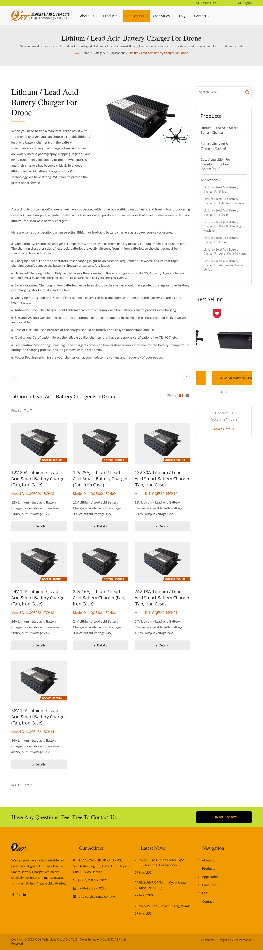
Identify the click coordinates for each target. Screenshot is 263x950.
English (247, 3)
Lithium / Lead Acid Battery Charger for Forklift (221, 212)
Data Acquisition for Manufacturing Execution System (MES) (219, 164)
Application (135, 16)
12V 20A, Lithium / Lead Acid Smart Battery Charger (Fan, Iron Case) (38, 479)
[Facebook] (13, 895)
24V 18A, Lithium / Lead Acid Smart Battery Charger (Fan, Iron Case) (162, 598)
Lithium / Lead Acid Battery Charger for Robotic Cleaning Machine (222, 226)
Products (110, 16)
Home (85, 53)
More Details (224, 429)
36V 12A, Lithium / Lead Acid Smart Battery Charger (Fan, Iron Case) (38, 717)
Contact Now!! (224, 817)
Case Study (162, 16)
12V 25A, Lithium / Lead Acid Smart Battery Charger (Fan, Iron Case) (100, 479)
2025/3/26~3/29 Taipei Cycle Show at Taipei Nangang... (160, 885)
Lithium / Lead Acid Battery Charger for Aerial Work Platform (225, 252)
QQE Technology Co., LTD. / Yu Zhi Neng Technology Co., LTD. (74, 939)
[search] (198, 3)
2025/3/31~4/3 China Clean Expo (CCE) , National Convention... (159, 862)
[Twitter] (18, 895)
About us (87, 16)
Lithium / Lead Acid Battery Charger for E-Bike (221, 189)
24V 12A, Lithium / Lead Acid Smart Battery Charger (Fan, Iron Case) (38, 598)
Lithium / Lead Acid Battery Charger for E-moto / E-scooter (224, 201)
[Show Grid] (181, 395)
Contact (200, 16)
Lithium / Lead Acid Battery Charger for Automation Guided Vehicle (224, 265)
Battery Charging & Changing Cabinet (214, 146)
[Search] (247, 92)
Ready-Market (243, 940)
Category (99, 53)
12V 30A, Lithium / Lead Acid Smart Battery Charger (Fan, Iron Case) (162, 479)
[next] (186, 377)
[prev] (15, 377)
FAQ (182, 16)
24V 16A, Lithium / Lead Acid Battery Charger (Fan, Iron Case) (99, 598)
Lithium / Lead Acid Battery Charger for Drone (158, 53)
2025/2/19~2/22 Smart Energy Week (162, 906)
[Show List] (187, 395)
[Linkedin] (24, 895)
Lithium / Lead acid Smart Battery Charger (219, 130)
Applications (117, 53)
